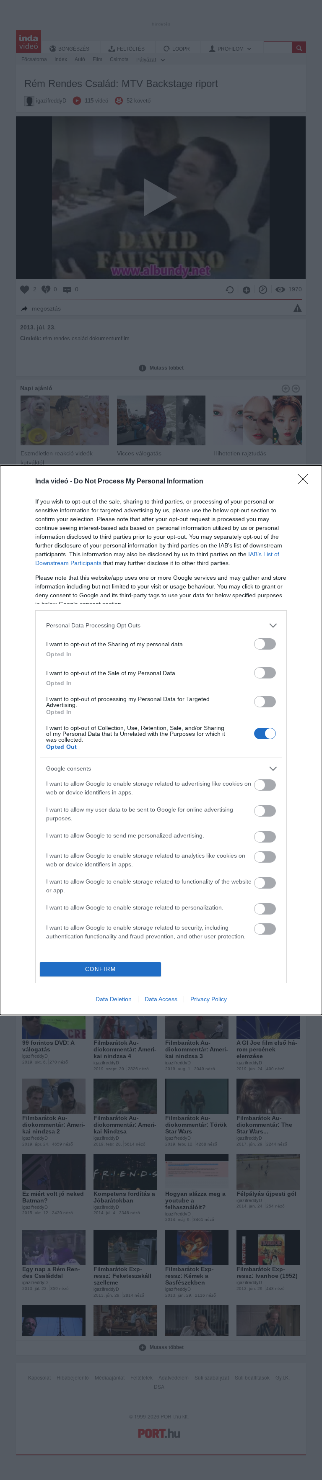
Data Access (161, 999)
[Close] (306, 482)
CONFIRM (100, 969)
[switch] (265, 644)
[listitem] (161, 625)
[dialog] (161, 740)
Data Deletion (114, 999)
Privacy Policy (208, 999)
